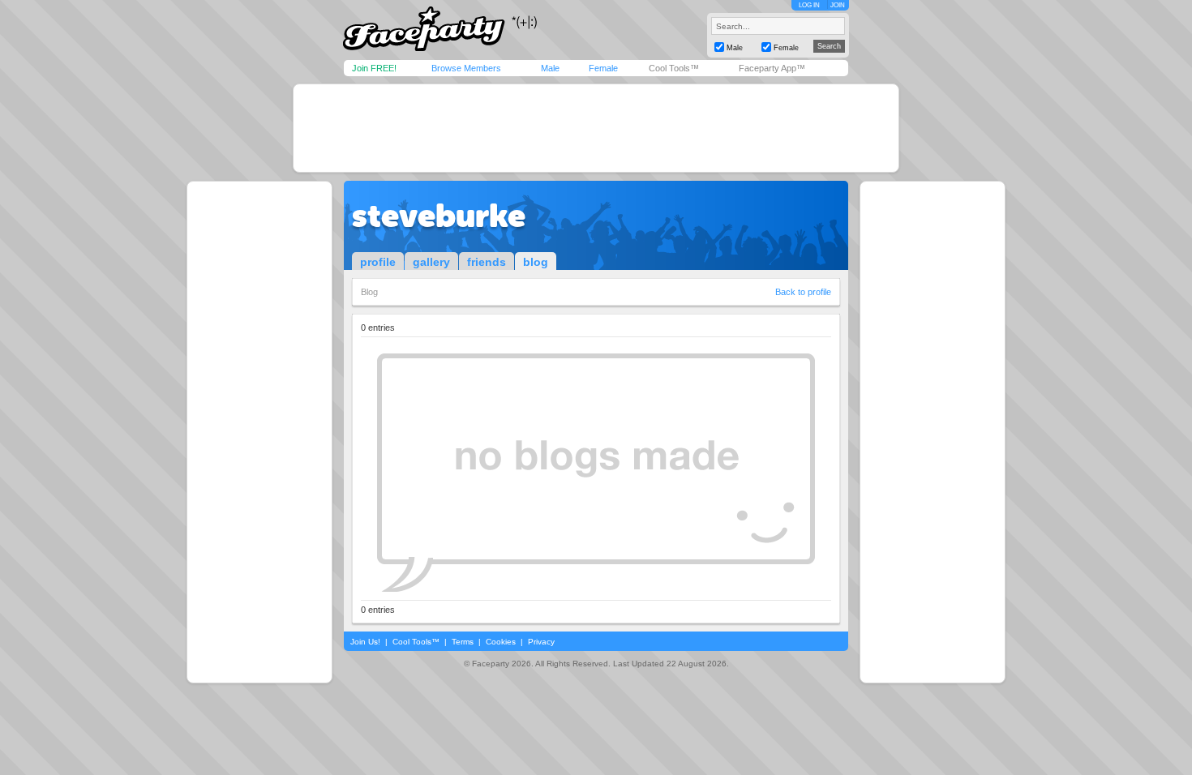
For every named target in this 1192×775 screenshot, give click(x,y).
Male (550, 68)
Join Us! (365, 641)
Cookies (501, 641)
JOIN (837, 5)
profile (378, 261)
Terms (463, 641)
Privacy (541, 641)
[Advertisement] (596, 128)
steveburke (438, 215)
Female (603, 68)
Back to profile (803, 292)
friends (486, 261)
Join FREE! (374, 68)
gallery (431, 261)
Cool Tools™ (674, 68)
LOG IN (809, 5)
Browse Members (466, 68)
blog (535, 261)
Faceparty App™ (772, 68)
